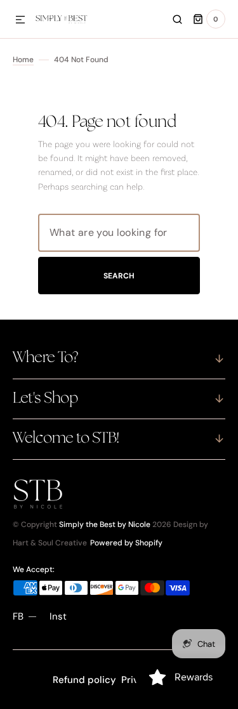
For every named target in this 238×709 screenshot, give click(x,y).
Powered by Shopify (126, 543)
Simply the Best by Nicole (104, 524)
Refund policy (84, 679)
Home (23, 60)
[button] (20, 20)
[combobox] (119, 233)
